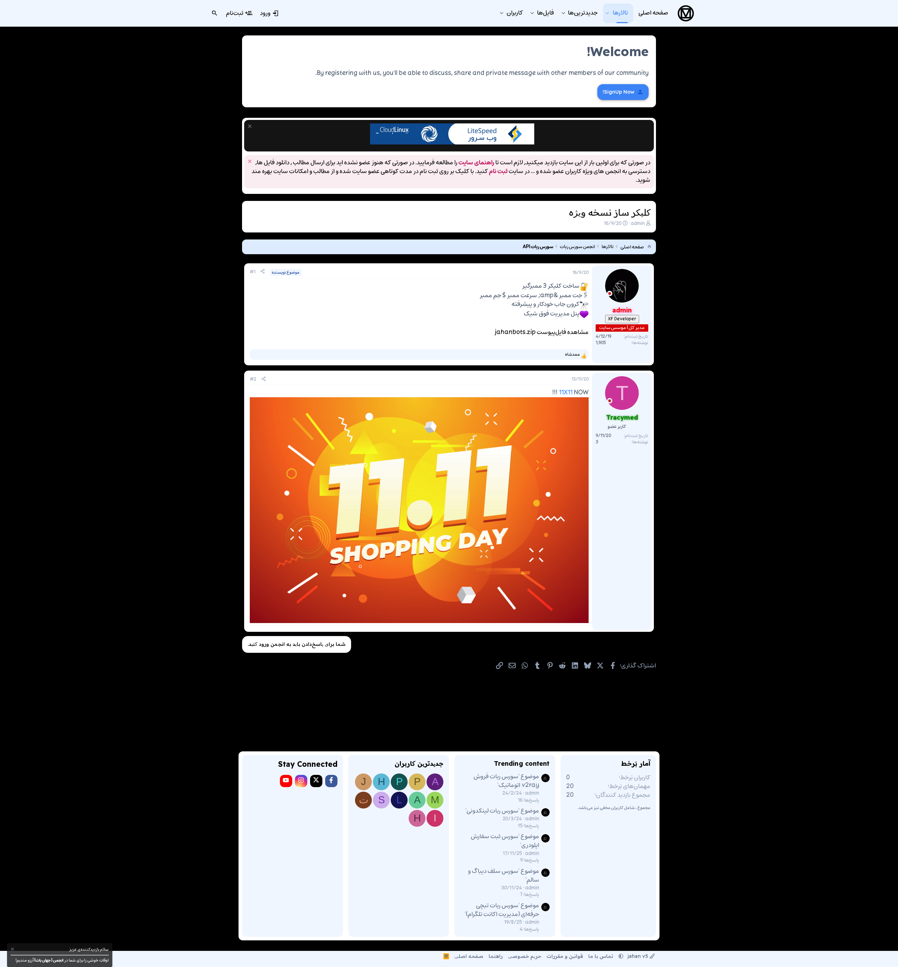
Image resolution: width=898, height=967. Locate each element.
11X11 (565, 392)
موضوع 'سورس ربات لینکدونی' (502, 811)
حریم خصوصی (524, 956)
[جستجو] (214, 13)
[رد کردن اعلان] (251, 127)
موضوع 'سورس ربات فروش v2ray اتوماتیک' (506, 781)
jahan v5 (638, 956)
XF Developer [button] (622, 319)
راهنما (496, 956)
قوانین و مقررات (565, 956)
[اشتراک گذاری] (262, 272)
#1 (252, 272)
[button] (607, 13)
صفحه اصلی (468, 956)
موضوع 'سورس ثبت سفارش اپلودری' (505, 841)
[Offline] (609, 294)
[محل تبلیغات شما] (452, 143)
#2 (253, 379)
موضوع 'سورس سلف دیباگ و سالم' (503, 875)
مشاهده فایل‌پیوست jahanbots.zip (542, 332)
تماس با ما (600, 956)
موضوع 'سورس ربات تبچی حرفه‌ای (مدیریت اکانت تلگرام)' (502, 910)
